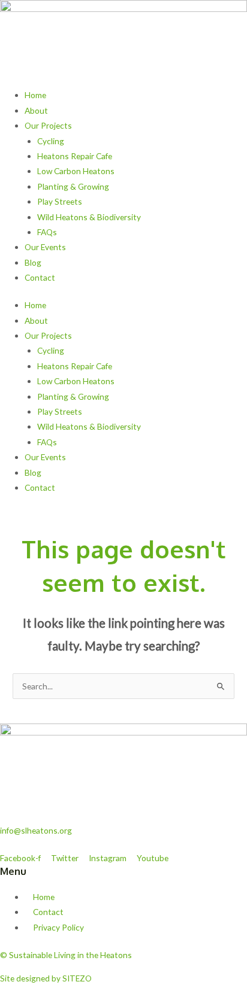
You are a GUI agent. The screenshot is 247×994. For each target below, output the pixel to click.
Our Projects (48, 125)
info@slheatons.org (36, 830)
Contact (40, 277)
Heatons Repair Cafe (74, 156)
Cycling (50, 141)
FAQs (47, 232)
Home (35, 95)
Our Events (45, 247)
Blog (33, 262)
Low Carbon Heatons (76, 171)
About (36, 110)
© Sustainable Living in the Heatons (66, 955)
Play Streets (59, 201)
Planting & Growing (73, 186)
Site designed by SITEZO (46, 978)
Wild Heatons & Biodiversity (89, 217)
